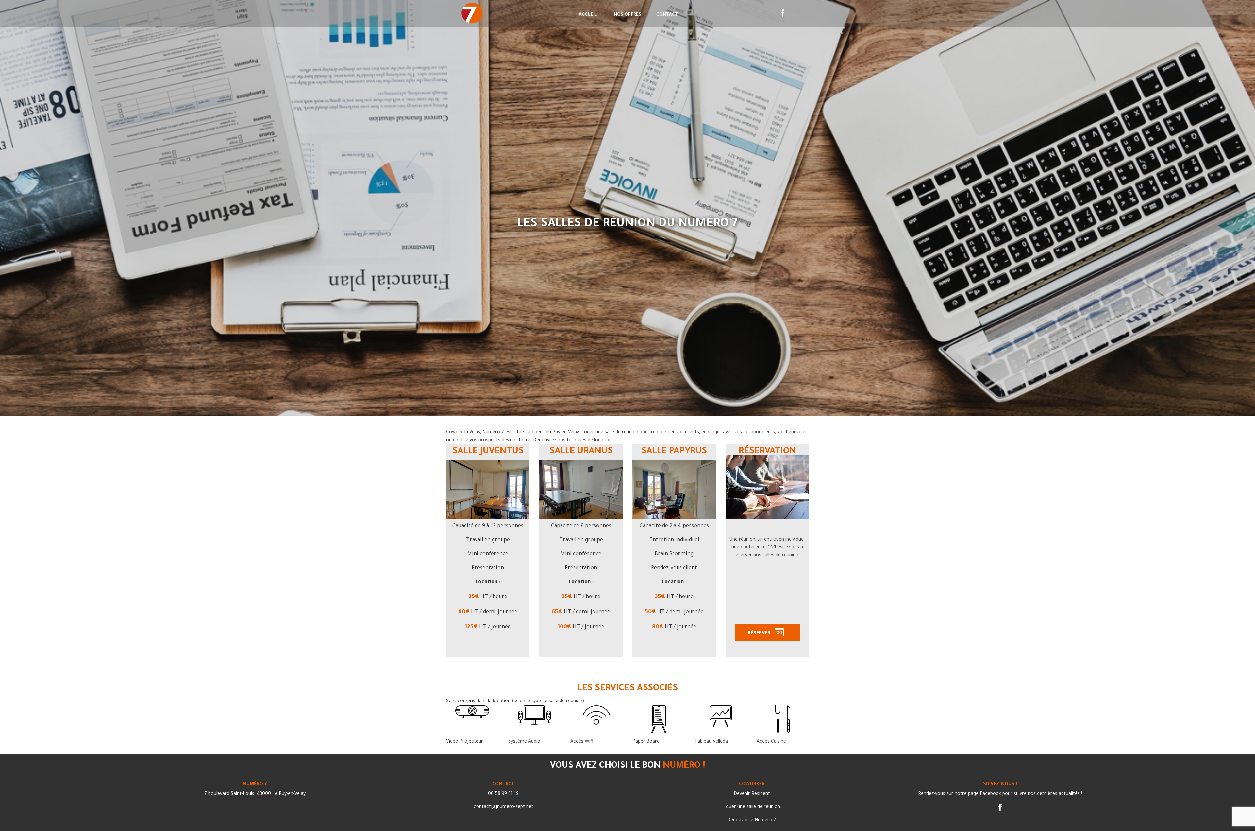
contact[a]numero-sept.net (503, 807)
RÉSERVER (760, 633)
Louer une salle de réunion (751, 807)
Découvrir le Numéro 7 (751, 820)
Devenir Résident (752, 794)
